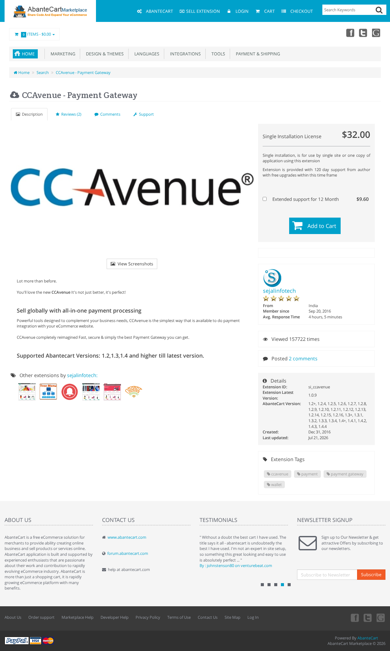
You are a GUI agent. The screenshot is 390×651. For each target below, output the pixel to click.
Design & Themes (103, 54)
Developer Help (115, 617)
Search (43, 72)
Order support (41, 617)
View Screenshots (134, 264)
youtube (376, 32)
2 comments (303, 358)
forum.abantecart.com (127, 553)
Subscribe (371, 574)
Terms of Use (179, 617)
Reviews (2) (70, 114)
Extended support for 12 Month (320, 199)
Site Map (232, 617)
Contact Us (208, 617)
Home (28, 54)
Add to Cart (321, 225)
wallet (276, 484)
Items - (37, 34)
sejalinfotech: (82, 375)
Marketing (61, 54)
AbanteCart (367, 638)
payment (309, 474)
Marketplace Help (78, 617)
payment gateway (346, 474)
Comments (109, 114)
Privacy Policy (148, 617)
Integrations (184, 54)
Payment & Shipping (256, 54)
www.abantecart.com (127, 537)
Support (145, 114)
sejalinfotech (279, 290)
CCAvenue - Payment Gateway (83, 72)
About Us (13, 617)
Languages (145, 54)
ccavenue (279, 474)
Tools (217, 54)
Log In (253, 617)
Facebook (349, 32)
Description (31, 114)
